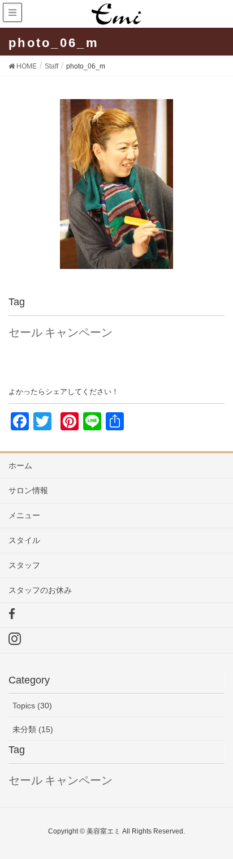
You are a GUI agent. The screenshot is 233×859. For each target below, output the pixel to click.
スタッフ (24, 565)
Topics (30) (32, 705)
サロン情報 (28, 490)
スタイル (24, 540)
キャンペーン (79, 332)
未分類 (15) (32, 729)
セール (25, 332)
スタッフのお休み (40, 590)
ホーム (20, 465)
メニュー (24, 515)
